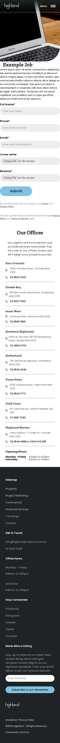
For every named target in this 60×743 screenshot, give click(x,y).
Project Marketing (17, 495)
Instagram (12, 615)
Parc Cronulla (15, 263)
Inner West (13, 311)
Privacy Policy (7, 206)
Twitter (10, 629)
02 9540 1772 (18, 393)
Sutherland (14, 355)
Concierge (12, 516)
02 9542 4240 (18, 369)
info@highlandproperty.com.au (26, 542)
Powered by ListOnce (17, 732)
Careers (11, 523)
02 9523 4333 (18, 277)
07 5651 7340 (18, 417)
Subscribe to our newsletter (30, 690)
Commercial (14, 502)
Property (11, 489)
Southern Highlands (20, 331)
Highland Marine (18, 427)
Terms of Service (19, 218)
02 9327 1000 (18, 301)
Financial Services (17, 509)
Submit (16, 191)
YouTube (11, 636)
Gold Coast (13, 403)
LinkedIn (11, 622)
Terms (45, 203)
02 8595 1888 (17, 321)
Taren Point (14, 379)
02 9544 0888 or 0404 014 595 (28, 441)
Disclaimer (11, 720)
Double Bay (13, 287)
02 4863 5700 (18, 345)
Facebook (12, 608)
